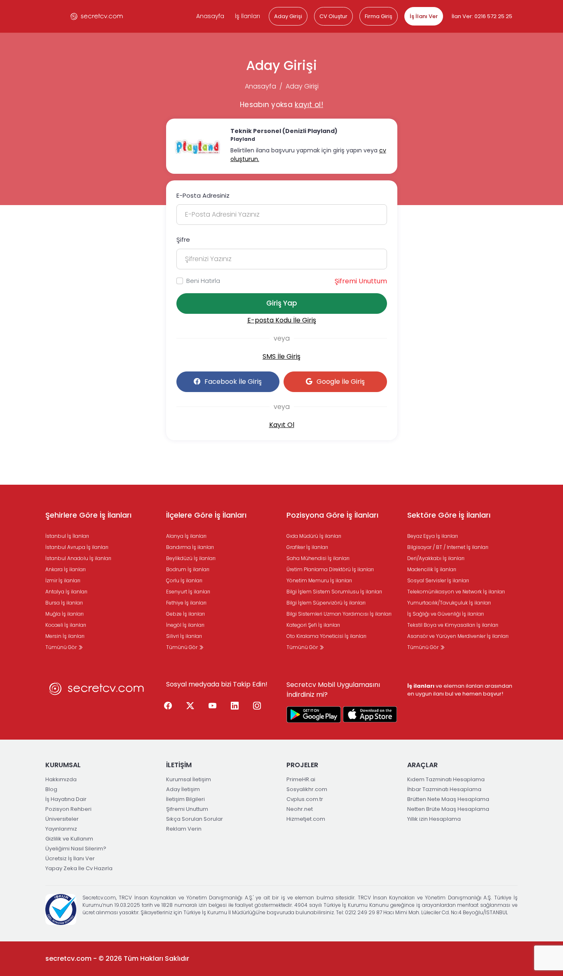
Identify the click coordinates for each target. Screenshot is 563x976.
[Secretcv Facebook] (168, 706)
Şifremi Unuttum (361, 281)
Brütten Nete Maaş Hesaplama (448, 799)
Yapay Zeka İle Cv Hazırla (79, 868)
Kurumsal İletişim (188, 779)
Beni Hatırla (203, 280)
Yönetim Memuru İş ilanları (319, 580)
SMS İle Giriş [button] (281, 356)
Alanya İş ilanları (186, 535)
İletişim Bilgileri (185, 799)
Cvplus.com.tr (304, 799)
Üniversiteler (62, 819)
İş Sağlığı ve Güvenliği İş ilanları (445, 613)
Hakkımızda (61, 779)
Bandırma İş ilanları (190, 547)
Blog (51, 789)
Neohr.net (299, 809)
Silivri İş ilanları (184, 636)
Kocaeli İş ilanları (65, 624)
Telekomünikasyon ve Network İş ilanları (456, 591)
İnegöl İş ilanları (185, 624)
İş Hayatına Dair (66, 799)
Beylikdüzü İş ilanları (191, 558)
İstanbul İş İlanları (67, 535)
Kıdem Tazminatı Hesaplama (446, 779)
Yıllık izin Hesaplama (434, 819)
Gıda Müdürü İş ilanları (313, 535)
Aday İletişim (183, 789)
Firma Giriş (378, 16)
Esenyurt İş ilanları (188, 591)
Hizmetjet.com (305, 819)
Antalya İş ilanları (66, 591)
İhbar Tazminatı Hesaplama (444, 789)
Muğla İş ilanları (64, 613)
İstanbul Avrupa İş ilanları (76, 547)
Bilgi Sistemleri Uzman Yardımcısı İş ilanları (339, 613)
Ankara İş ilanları (65, 569)
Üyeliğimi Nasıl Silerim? (75, 848)
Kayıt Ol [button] (281, 425)
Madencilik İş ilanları (431, 569)
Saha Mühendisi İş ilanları (318, 558)
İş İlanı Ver (424, 16)
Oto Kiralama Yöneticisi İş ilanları (326, 636)
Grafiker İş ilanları (307, 547)
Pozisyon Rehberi (68, 809)
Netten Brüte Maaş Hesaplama (448, 809)
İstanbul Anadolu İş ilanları (78, 558)
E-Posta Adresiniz (203, 195)
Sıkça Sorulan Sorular (194, 819)
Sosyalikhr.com (306, 789)
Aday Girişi (288, 16)
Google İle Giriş (341, 381)
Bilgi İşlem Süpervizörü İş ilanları (326, 602)
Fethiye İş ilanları (186, 602)
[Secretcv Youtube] (212, 706)
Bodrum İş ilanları (187, 569)
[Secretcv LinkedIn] (235, 706)
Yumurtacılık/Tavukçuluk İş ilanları (449, 602)
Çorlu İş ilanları (184, 580)
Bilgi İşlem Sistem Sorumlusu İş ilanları (334, 591)
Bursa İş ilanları (64, 602)
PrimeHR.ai (300, 779)
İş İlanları (247, 16)
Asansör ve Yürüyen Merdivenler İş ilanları (458, 636)
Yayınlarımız (61, 829)
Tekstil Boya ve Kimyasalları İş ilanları (452, 624)
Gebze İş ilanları (185, 613)
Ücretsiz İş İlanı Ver (70, 858)
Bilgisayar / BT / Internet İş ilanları (447, 547)
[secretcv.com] (96, 16)
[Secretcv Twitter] (190, 706)
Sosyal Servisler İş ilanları (438, 580)
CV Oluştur (333, 16)
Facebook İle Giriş (233, 381)
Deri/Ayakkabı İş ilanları (435, 558)
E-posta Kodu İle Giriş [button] (281, 320)
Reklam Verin (184, 829)
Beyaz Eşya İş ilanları (432, 535)
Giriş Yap (281, 303)
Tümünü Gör (61, 647)
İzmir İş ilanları (62, 580)
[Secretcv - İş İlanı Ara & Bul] (313, 714)
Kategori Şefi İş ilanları (313, 624)
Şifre (183, 239)
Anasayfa (210, 16)
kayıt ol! (309, 105)
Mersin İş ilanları (64, 636)
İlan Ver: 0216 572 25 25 (482, 16)
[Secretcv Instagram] (257, 706)
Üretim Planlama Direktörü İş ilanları (330, 569)
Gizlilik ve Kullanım (69, 839)
